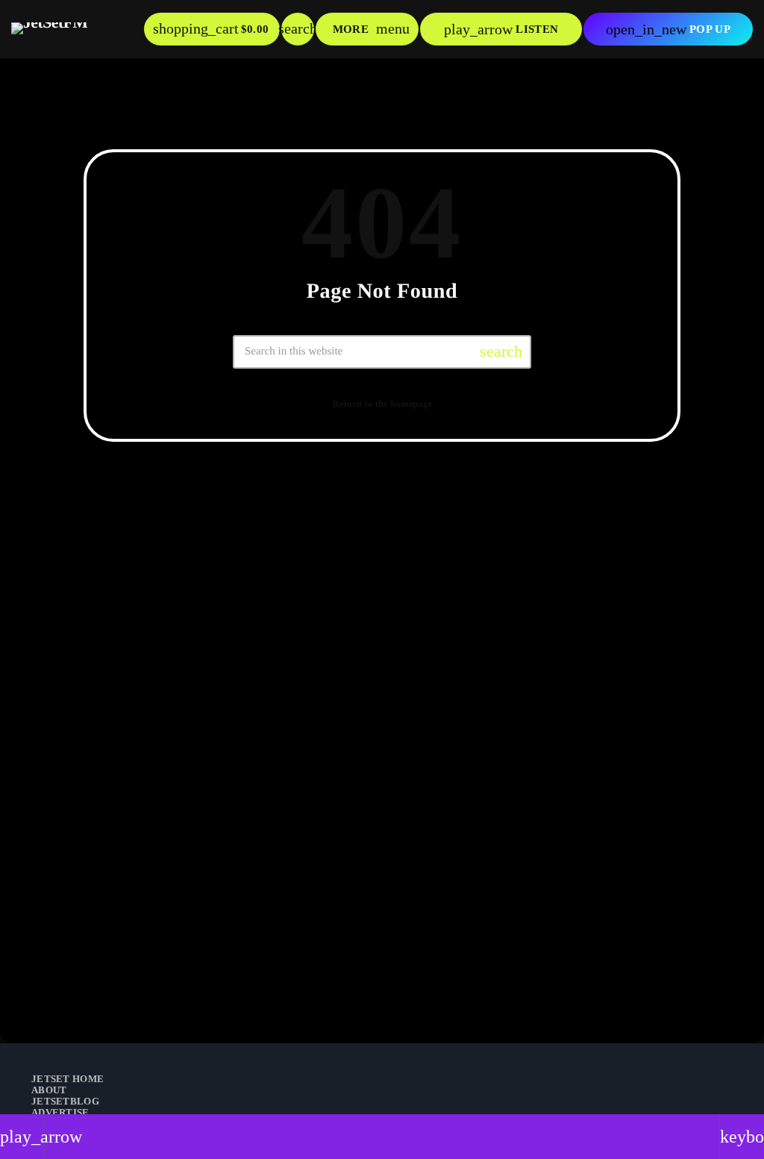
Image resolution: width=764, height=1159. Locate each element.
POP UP (668, 29)
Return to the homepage (383, 404)
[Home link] (49, 29)
